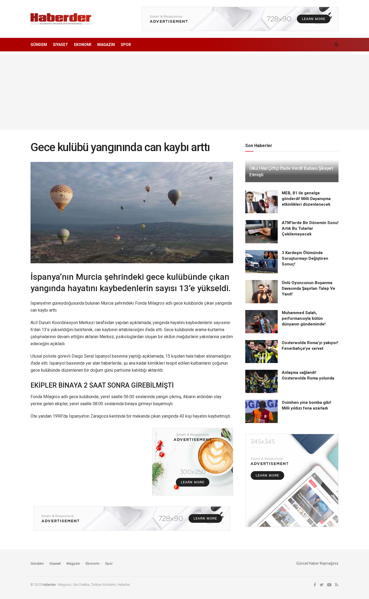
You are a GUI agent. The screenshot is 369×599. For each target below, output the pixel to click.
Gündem (39, 44)
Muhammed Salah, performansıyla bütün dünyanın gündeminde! (304, 318)
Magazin (106, 44)
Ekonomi (82, 44)
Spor (126, 44)
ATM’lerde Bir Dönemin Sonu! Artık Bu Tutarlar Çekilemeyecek (310, 228)
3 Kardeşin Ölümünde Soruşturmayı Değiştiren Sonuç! (305, 258)
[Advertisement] (184, 92)
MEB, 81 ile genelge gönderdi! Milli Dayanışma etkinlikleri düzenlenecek (306, 199)
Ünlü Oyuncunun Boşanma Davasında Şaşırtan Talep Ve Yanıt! (308, 288)
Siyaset (60, 44)
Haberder (49, 585)
